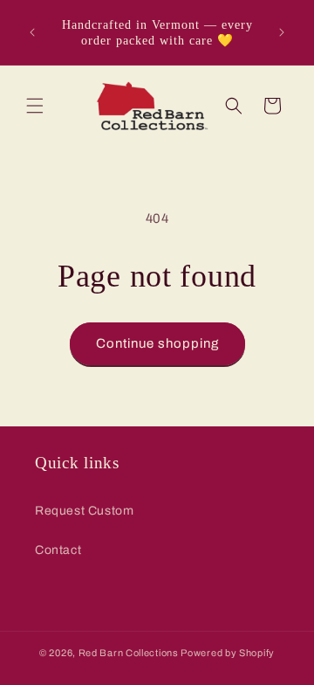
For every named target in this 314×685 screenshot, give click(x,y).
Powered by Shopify (228, 652)
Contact (58, 550)
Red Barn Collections (128, 652)
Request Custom (84, 510)
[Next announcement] (282, 32)
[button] (35, 105)
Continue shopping (157, 343)
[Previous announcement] (32, 32)
